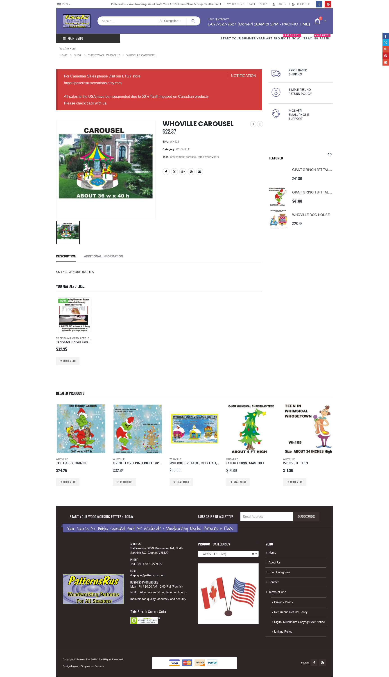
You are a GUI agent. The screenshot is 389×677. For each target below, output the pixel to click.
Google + (182, 171)
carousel (191, 157)
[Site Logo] (76, 21)
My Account (235, 4)
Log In (282, 4)
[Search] (193, 20)
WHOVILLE (183, 149)
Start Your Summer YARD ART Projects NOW (260, 37)
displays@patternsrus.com (147, 575)
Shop (263, 4)
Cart (252, 4)
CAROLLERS (79, 338)
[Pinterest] (328, 4)
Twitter (174, 171)
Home (272, 552)
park (216, 157)
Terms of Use (277, 592)
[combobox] (228, 554)
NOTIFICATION (243, 76)
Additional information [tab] (103, 256)
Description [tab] (66, 256)
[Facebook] (319, 4)
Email (199, 171)
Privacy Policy (283, 602)
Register (303, 4)
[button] (328, 154)
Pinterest (191, 171)
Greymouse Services (92, 666)
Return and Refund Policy (291, 612)
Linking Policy (283, 631)
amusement (177, 157)
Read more (69, 361)
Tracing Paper (316, 37)
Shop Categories (279, 572)
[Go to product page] (278, 174)
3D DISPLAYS (63, 338)
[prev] (253, 124)
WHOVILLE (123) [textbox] (227, 554)
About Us (275, 562)
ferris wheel (205, 157)
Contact (274, 582)
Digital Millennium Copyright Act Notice (299, 622)
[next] (260, 124)
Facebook (166, 171)
